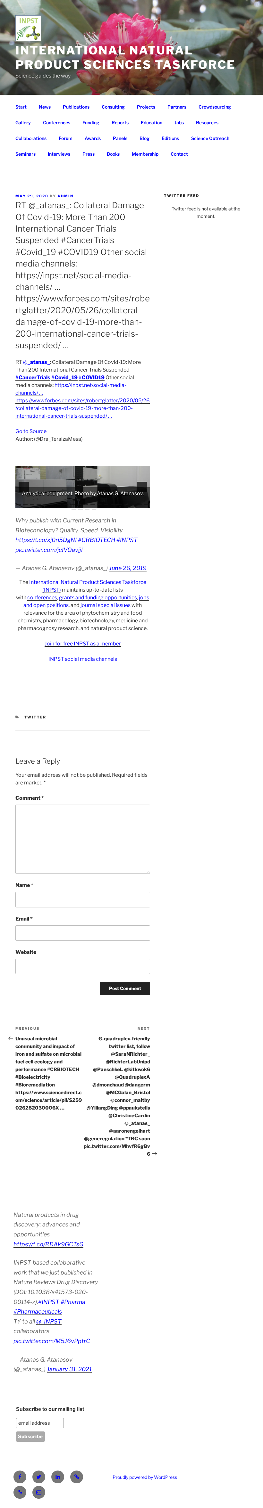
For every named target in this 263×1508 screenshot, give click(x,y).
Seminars (25, 154)
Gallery (23, 122)
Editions (170, 138)
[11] (86, 502)
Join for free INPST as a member (83, 644)
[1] (18, 502)
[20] (146, 502)
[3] (32, 502)
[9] (72, 502)
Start (21, 107)
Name (24, 885)
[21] (74, 507)
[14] (106, 502)
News (45, 107)
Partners (176, 107)
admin (65, 196)
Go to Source (31, 431)
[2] (25, 502)
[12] (92, 502)
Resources (207, 122)
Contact (179, 154)
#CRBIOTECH (96, 540)
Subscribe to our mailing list (50, 1409)
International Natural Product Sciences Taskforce (125, 57)
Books (113, 154)
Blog (144, 138)
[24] (94, 507)
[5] (45, 502)
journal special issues (106, 605)
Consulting (113, 107)
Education (151, 122)
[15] (113, 502)
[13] (99, 502)
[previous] (24, 487)
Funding (90, 122)
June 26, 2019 (128, 568)
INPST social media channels (82, 659)
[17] (126, 502)
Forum (65, 138)
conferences (42, 597)
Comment (29, 798)
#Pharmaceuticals (37, 1311)
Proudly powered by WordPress (145, 1477)
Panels (120, 138)
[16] (119, 502)
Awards (93, 138)
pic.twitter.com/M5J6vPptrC (51, 1341)
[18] (133, 502)
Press (88, 154)
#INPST (127, 540)
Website (25, 952)
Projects (146, 107)
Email (24, 919)
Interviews (59, 154)
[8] (66, 502)
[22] (80, 507)
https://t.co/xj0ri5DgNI (46, 540)
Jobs (179, 122)
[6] (52, 502)
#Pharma (73, 1302)
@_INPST (49, 1321)
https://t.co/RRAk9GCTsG (48, 1244)
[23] (87, 507)
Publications (76, 107)
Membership (145, 154)
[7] (59, 502)
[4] (39, 502)
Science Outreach (210, 138)
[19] (140, 502)
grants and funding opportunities (98, 597)
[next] (142, 487)
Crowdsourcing (215, 107)
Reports (120, 122)
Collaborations (31, 138)
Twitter (35, 717)
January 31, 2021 (69, 1369)
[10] (79, 502)
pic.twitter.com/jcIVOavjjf (49, 549)
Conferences (56, 122)
